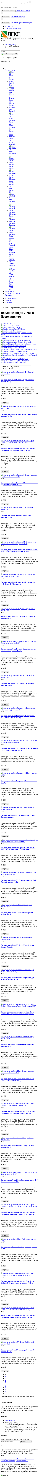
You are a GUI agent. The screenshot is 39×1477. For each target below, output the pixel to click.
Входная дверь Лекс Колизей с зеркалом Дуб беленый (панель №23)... (17, 978)
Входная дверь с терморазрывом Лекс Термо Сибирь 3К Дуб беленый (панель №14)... (18, 449)
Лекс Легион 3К (20, 346)
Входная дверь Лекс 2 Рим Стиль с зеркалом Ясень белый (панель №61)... (17, 1079)
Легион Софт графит (25, 342)
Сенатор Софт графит (26, 353)
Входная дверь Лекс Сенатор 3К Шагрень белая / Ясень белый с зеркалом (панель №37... (19, 550)
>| (5, 1393)
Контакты (8, 302)
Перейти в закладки (18, 17)
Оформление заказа (23, 11)
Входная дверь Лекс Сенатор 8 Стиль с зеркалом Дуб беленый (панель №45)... (19, 484)
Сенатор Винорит (22, 351)
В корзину (5, 402)
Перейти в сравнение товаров (21, 23)
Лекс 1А (12, 323)
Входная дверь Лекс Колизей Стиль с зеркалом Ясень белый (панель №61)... (18, 650)
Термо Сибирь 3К (21, 359)
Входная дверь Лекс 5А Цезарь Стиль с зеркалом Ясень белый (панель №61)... (19, 749)
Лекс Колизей (17, 331)
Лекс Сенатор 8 (19, 348)
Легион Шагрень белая (27, 344)
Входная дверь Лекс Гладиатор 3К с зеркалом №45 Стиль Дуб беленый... (18, 583)
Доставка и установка (12, 293)
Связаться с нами (22, 1461)
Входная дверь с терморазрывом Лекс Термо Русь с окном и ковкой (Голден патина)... (18, 848)
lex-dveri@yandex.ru (12, 46)
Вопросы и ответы (11, 298)
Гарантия (8, 295)
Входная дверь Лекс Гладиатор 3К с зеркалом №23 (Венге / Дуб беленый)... (18, 717)
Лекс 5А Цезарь (19, 329)
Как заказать (9, 291)
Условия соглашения (8, 1461)
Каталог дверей (10, 70)
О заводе (4, 1459)
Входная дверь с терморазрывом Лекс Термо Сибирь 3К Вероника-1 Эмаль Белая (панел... (18, 1213)
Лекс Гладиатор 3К (23, 340)
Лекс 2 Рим (15, 325)
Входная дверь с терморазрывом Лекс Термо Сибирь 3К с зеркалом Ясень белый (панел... (18, 1013)
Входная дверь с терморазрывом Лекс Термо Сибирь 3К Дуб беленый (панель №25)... (18, 1112)
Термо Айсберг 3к (22, 361)
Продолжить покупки (8, 11)
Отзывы (8, 300)
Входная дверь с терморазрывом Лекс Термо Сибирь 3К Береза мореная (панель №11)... (18, 1282)
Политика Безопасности (25, 1459)
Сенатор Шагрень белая (28, 349)
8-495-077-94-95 (10, 44)
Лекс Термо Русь (21, 362)
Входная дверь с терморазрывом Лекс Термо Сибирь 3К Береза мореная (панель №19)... (18, 1316)
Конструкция (12, 1459)
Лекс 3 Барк (15, 327)
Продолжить (5, 17)
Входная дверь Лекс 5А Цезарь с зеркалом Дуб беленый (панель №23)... (18, 881)
